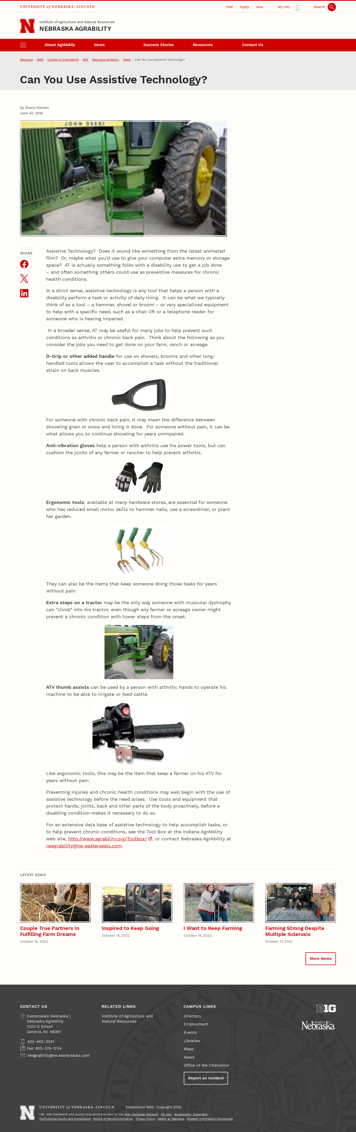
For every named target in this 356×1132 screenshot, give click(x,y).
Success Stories (158, 44)
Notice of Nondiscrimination (113, 1119)
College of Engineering (63, 59)
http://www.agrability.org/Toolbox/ (107, 838)
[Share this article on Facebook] (24, 264)
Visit (229, 7)
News (99, 44)
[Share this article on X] (24, 278)
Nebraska (26, 59)
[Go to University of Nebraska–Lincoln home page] (27, 26)
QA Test (166, 1114)
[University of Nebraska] (318, 1025)
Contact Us (252, 44)
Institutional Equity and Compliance (65, 1119)
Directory (192, 1016)
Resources (203, 44)
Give (259, 7)
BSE (85, 59)
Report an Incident (206, 1078)
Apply (244, 7)
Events (190, 1032)
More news (321, 958)
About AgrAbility (60, 44)
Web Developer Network (141, 1114)
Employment (196, 1024)
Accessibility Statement (191, 1114)
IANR (40, 59)
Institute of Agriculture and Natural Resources (77, 22)
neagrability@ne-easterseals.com (84, 845)
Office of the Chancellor (206, 1065)
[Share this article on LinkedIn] (24, 293)
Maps (189, 1049)
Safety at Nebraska (171, 1119)
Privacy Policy (145, 1119)
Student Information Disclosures (210, 1119)
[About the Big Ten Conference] (326, 1008)
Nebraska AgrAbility (75, 28)
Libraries (192, 1041)
